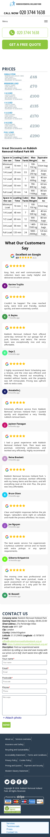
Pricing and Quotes (13, 765)
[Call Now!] (32, 13)
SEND (6, 725)
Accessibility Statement (15, 755)
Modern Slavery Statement (16, 771)
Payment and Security (33, 765)
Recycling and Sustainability (17, 749)
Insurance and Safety (14, 744)
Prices (10, 829)
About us (9, 739)
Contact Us (12, 832)
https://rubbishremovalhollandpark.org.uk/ (27, 644)
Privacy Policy (11, 760)
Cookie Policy (25, 760)
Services (11, 823)
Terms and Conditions (37, 755)
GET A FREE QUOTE (25, 44)
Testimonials (13, 826)
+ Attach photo (12, 717)
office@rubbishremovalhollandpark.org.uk (22, 641)
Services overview (23, 739)
